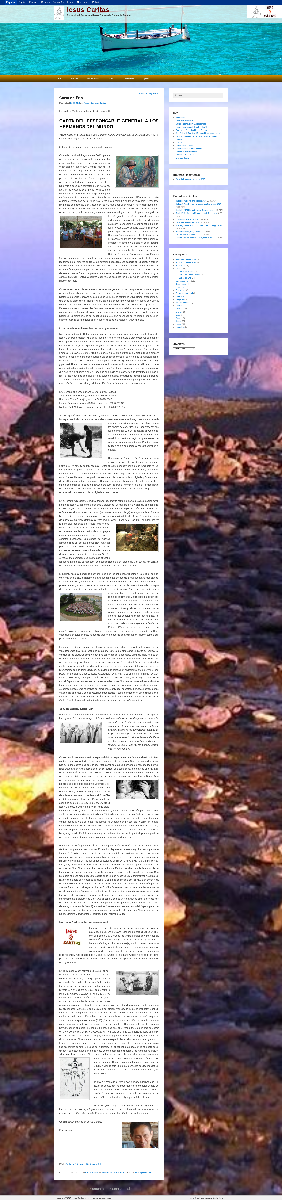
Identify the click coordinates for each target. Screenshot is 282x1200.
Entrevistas (180, 290)
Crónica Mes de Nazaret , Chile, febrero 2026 (195, 238)
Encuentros (180, 287)
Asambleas (129, 79)
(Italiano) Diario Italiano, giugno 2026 (191, 201)
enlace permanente (143, 1172)
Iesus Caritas (88, 9)
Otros (178, 315)
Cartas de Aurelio (186, 272)
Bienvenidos (181, 118)
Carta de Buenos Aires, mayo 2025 (190, 179)
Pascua (179, 318)
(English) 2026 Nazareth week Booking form (194, 210)
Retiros (179, 321)
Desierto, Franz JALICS (186, 155)
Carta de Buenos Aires (185, 121)
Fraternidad (180, 296)
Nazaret (179, 142)
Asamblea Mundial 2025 (186, 262)
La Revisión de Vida (184, 145)
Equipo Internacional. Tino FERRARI (191, 127)
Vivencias (180, 327)
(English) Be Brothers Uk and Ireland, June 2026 (196, 213)
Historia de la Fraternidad (186, 152)
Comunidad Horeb (183, 281)
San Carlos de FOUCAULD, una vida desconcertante (198, 133)
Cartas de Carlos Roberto (189, 275)
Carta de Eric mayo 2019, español (83, 1164)
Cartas (112, 79)
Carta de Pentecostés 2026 (187, 222)
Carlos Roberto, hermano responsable (192, 124)
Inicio (60, 79)
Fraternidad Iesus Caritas (95, 103)
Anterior (141, 93)
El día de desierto (183, 158)
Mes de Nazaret (93, 79)
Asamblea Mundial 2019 (186, 259)
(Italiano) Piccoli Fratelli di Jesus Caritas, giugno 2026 (198, 204)
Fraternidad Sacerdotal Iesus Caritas (191, 130)
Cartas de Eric (91, 1172)
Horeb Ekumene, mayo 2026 (188, 232)
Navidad (179, 306)
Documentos (181, 284)
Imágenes (180, 299)
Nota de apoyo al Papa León (188, 235)
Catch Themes (219, 1198)
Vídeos (179, 324)
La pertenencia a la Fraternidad (189, 149)
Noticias (74, 79)
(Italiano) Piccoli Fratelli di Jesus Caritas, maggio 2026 (199, 225)
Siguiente (155, 93)
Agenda (146, 79)
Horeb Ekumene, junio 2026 (187, 219)
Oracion (179, 312)
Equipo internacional (184, 293)
